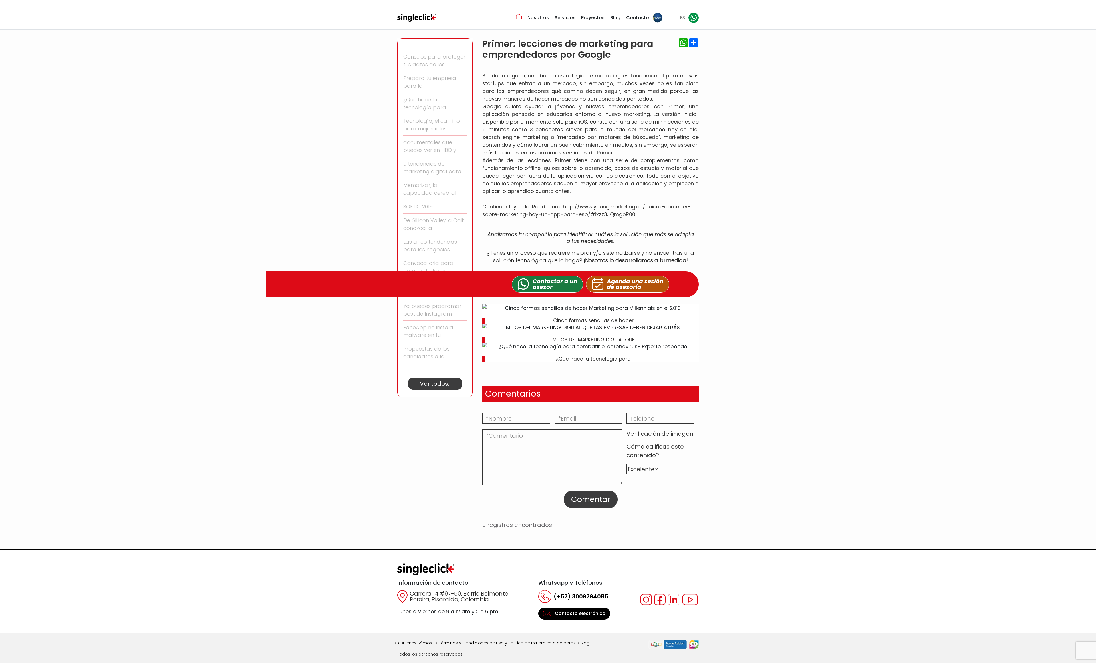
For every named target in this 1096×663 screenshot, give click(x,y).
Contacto (637, 17)
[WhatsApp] (693, 18)
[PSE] (657, 18)
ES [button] (682, 17)
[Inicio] (519, 16)
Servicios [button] (565, 17)
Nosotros (538, 17)
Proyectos (593, 17)
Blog (615, 17)
